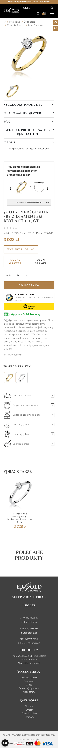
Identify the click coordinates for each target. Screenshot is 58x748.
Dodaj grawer (15, 261)
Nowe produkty (29, 659)
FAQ (7, 122)
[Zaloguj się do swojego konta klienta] (38, 13)
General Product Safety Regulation (27, 132)
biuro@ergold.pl (29, 632)
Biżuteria (29, 706)
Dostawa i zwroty (29, 677)
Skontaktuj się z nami (29, 688)
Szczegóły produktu (23, 105)
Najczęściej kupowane (29, 663)
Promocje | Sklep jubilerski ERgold (29, 655)
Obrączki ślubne (29, 713)
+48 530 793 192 (29, 628)
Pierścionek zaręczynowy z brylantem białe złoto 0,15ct (20, 517)
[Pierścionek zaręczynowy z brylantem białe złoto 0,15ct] (22, 377)
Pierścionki (29, 716)
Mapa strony (29, 691)
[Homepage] (11, 11)
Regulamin (29, 681)
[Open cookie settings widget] (5, 743)
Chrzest (29, 709)
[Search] (52, 8)
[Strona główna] (5, 22)
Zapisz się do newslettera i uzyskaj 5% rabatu (29, 2)
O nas (29, 684)
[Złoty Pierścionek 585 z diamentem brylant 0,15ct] (9, 377)
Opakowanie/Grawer (22, 113)
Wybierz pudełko (21, 249)
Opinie (10, 142)
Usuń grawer (41, 261)
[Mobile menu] (52, 13)
